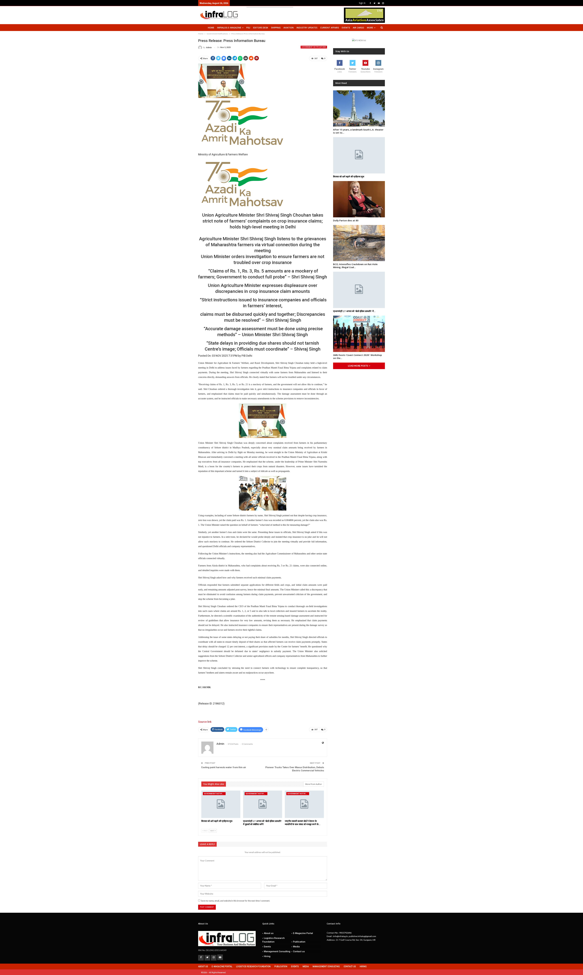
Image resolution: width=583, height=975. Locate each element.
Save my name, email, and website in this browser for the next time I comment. (235, 901)
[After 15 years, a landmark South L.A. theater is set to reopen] (359, 108)
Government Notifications (314, 47)
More (370, 27)
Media (296, 946)
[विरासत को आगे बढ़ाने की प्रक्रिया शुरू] (220, 804)
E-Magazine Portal (303, 933)
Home (211, 27)
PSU (248, 27)
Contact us (299, 951)
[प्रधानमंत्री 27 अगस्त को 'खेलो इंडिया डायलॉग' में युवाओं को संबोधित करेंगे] (262, 804)
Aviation (288, 27)
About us (268, 933)
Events (346, 27)
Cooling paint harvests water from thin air (223, 767)
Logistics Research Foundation (273, 940)
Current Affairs (329, 27)
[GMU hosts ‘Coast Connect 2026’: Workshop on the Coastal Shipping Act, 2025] (359, 334)
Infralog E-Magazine (229, 27)
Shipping (276, 27)
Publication (299, 941)
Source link (204, 721)
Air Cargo (358, 27)
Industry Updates (307, 27)
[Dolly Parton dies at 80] (359, 199)
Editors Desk (260, 27)
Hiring (267, 956)
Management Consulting (277, 951)
